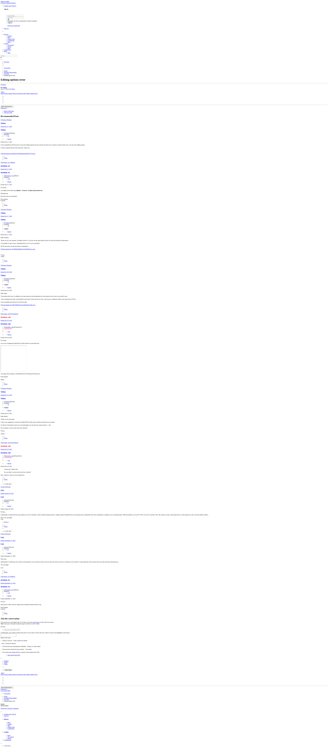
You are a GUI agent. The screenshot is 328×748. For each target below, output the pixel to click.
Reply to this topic (9, 111)
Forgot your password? (14, 25)
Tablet (5, 662)
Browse (6, 34)
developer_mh (6, 324)
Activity (6, 43)
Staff (9, 37)
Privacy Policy (5, 705)
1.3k (9, 179)
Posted (6, 126)
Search (9, 46)
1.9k (9, 331)
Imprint (3, 704)
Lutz (2, 490)
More (9, 42)
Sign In (10, 22)
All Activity (11, 45)
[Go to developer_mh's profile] (5, 314)
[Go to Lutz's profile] (3, 487)
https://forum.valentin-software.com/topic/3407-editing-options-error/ (19, 93)
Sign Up (6, 28)
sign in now (36, 622)
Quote (5, 158)
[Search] (1, 59)
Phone (6, 664)
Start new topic (8, 112)
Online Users (11, 39)
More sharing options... (7, 106)
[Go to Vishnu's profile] (3, 84)
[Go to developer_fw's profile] (5, 162)
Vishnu (5, 87)
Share (2, 92)
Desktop (6, 661)
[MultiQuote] (4, 308)
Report (9, 139)
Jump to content (5, 1)
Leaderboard (11, 40)
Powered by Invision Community (10, 708)
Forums (10, 36)
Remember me (11, 21)
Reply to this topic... (6, 637)
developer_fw (5, 166)
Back (9, 722)
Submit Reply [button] (8, 670)
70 (8, 136)
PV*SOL (12, 89)
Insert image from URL (14, 655)
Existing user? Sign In (10, 6)
